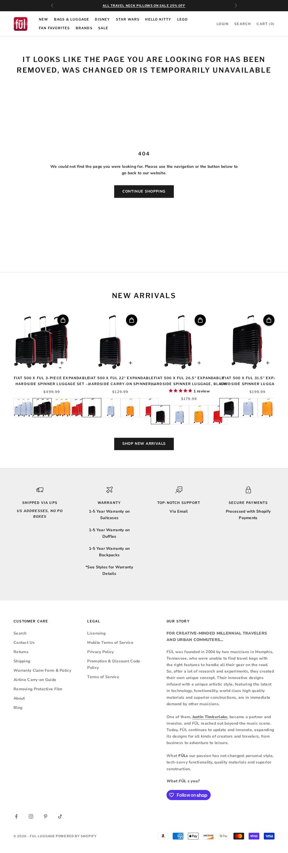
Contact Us (24, 642)
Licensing (96, 633)
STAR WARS (128, 19)
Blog (18, 707)
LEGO (182, 19)
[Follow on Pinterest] (45, 816)
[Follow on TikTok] (60, 816)
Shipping (22, 661)
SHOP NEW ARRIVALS (144, 443)
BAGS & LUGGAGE (71, 19)
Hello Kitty (158, 19)
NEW (43, 19)
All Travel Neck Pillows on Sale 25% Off (144, 6)
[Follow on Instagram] (31, 816)
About (19, 698)
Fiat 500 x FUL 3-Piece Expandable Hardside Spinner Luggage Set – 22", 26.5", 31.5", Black (52, 381)
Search (20, 633)
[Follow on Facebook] (16, 816)
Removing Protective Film (38, 689)
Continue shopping (144, 191)
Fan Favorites (54, 28)
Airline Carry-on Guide (35, 679)
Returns (21, 652)
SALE (103, 28)
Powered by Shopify (76, 836)
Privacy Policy (100, 652)
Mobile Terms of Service (110, 642)
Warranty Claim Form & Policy (42, 670)
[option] (23, 407)
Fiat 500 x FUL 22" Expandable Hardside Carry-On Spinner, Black (120, 381)
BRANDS (84, 28)
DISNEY (102, 19)
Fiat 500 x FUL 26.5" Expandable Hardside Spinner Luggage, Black (189, 381)
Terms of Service (103, 677)
